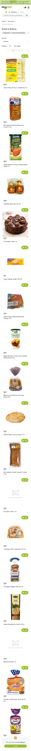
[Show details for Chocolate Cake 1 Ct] (15, 224)
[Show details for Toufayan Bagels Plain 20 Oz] (15, 569)
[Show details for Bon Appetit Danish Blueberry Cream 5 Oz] (15, 108)
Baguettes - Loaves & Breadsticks (14, 33)
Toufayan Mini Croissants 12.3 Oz (15, 549)
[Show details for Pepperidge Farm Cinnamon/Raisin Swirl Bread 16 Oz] (15, 721)
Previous (7, 50)
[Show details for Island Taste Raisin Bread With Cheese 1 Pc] (15, 299)
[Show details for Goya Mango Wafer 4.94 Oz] (15, 262)
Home (4, 21)
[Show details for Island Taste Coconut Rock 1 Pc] (15, 417)
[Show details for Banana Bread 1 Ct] (15, 644)
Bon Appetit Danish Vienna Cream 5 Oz (15, 473)
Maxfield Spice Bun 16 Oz (12, 204)
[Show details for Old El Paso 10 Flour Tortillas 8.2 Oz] (15, 70)
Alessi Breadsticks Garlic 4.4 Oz (14, 624)
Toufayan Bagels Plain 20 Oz (13, 587)
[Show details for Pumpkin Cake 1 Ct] (15, 494)
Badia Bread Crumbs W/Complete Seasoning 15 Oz (15, 357)
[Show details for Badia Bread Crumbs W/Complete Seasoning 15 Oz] (15, 339)
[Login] (6, 12)
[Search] (27, 16)
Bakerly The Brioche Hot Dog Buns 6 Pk (14, 396)
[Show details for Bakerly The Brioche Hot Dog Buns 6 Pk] (15, 378)
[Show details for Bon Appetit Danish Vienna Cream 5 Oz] (15, 455)
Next (25, 50)
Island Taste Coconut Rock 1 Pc (14, 434)
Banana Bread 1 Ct (10, 662)
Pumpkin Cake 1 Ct (10, 511)
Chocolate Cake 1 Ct (10, 241)
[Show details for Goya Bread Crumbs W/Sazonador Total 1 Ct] (15, 147)
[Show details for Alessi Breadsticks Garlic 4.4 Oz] (15, 607)
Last (28, 50)
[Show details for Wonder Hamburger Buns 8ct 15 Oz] (15, 682)
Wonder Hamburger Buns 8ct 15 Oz (14, 700)
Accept (15, 746)
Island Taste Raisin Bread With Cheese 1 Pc (14, 317)
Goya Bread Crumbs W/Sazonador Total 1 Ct (15, 165)
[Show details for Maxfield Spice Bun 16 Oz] (15, 187)
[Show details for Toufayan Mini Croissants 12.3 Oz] (15, 532)
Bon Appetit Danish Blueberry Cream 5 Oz (14, 126)
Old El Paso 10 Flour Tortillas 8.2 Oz (15, 88)
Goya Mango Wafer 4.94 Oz (13, 279)
